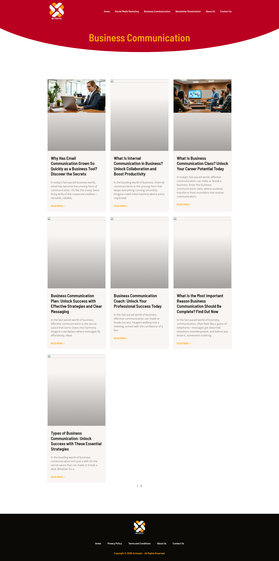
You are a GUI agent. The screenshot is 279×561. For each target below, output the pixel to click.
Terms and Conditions (139, 543)
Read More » (58, 205)
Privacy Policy (115, 543)
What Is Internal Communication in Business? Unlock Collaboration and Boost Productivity (138, 165)
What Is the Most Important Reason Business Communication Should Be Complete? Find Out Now (200, 303)
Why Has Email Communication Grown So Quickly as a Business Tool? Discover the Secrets (74, 165)
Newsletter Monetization (188, 11)
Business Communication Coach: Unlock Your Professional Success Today (138, 301)
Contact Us (226, 11)
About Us (210, 11)
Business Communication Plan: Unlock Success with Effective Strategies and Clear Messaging (76, 303)
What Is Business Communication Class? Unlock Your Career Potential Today (202, 163)
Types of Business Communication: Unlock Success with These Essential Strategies (76, 440)
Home (107, 11)
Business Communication (157, 11)
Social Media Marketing (127, 11)
